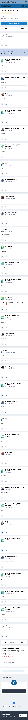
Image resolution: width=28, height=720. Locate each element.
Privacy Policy (13, 706)
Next (22, 28)
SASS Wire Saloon (13, 18)
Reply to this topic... (9, 662)
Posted (10, 36)
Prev (5, 28)
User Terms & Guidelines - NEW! (12, 691)
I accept (23, 715)
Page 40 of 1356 (14, 28)
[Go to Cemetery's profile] (2, 367)
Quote (6, 45)
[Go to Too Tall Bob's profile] (2, 197)
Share (7, 671)
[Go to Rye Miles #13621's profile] (2, 180)
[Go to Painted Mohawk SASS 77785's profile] (2, 78)
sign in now (10, 651)
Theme (5, 706)
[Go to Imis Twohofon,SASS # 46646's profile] (2, 263)
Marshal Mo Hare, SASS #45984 (13, 59)
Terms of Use (6, 718)
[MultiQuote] (2, 45)
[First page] (2, 29)
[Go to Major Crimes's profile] (2, 94)
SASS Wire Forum (9, 2)
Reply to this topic (14, 23)
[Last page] (26, 29)
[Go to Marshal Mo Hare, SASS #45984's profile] (2, 60)
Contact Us (21, 706)
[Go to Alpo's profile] (2, 35)
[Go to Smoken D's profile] (2, 247)
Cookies (14, 708)
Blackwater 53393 (8, 16)
